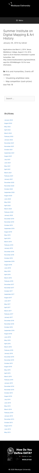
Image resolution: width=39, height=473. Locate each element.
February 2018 (8, 281)
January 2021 (8, 179)
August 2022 (8, 123)
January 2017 (8, 317)
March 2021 (8, 172)
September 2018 (9, 261)
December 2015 (9, 357)
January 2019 (8, 248)
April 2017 (7, 307)
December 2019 (9, 218)
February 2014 (8, 412)
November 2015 (9, 360)
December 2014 (9, 386)
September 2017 (9, 294)
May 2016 (7, 340)
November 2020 (9, 186)
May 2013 (7, 432)
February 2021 (8, 176)
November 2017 (9, 287)
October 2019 (8, 225)
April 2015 (7, 373)
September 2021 (9, 153)
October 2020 (8, 189)
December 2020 (9, 182)
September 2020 (9, 192)
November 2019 (9, 222)
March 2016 (8, 347)
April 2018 (7, 274)
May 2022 (7, 126)
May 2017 (7, 304)
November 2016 (9, 324)
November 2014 (9, 389)
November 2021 (9, 146)
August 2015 (8, 366)
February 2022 (8, 136)
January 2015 (8, 383)
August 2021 (8, 156)
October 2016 (8, 327)
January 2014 (8, 416)
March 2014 (8, 409)
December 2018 (9, 251)
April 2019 (7, 238)
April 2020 (7, 205)
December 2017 (9, 284)
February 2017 (8, 314)
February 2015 (8, 380)
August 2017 (8, 297)
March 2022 (8, 133)
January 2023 (8, 120)
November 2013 (9, 419)
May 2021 (7, 166)
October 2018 (8, 258)
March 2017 (8, 311)
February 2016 (8, 350)
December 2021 (9, 143)
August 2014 (8, 396)
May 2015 (7, 370)
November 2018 (9, 255)
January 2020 (8, 215)
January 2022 (8, 140)
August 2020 (8, 195)
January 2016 (8, 353)
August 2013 (8, 426)
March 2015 (8, 376)
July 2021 (7, 159)
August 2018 (8, 264)
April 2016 (7, 343)
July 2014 (7, 399)
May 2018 (7, 271)
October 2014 (8, 393)
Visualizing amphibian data (17, 78)
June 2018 (7, 268)
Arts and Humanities (15, 71)
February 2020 (8, 212)
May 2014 (7, 406)
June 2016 (7, 337)
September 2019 (9, 228)
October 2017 (8, 291)
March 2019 (8, 241)
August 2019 (8, 232)
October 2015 (8, 363)
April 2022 (7, 130)
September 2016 (9, 330)
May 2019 (7, 235)
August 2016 (8, 333)
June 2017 (7, 301)
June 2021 (7, 163)
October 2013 (8, 422)
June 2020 (7, 199)
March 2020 (8, 209)
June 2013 (7, 429)
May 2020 (7, 202)
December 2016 (9, 320)
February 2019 (8, 245)
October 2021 (8, 149)
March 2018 (8, 278)
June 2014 (7, 403)
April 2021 (7, 169)
